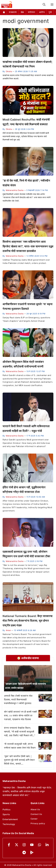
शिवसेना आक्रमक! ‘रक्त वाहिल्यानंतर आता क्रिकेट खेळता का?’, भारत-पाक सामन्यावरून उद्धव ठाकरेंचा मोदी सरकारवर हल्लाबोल (28, 246)
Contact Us (36, 814)
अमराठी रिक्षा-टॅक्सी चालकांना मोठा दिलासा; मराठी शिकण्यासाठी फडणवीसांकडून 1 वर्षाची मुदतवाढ (18, 699)
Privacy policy (38, 823)
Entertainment (10, 819)
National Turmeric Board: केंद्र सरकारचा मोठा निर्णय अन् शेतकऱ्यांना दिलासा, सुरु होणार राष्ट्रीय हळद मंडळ (27, 620)
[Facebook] (9, 845)
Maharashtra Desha (15, 190)
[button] (44, 4)
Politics (6, 809)
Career (34, 818)
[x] (17, 845)
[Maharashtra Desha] (6, 4)
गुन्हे (50, 12)
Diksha (9, 71)
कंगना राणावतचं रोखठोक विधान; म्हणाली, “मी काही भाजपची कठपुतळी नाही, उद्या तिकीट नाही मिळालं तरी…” (19, 732)
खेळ (22, 12)
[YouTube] (32, 845)
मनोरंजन (31, 12)
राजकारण (13, 12)
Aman (8, 630)
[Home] (4, 12)
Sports (6, 814)
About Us (35, 809)
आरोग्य (42, 12)
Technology (9, 824)
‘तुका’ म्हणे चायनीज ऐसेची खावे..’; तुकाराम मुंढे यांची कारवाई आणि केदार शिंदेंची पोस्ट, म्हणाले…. (19, 760)
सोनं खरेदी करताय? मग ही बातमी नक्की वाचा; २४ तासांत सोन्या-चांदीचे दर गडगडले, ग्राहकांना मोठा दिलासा (20, 715)
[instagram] (24, 845)
